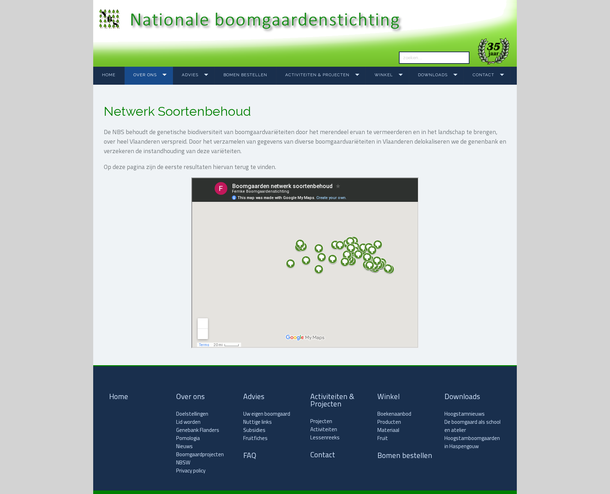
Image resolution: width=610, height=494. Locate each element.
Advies (190, 74)
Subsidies (254, 430)
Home (108, 74)
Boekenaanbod (394, 414)
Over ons (145, 74)
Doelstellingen (192, 414)
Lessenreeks (325, 437)
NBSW (183, 462)
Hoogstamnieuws (464, 414)
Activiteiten (323, 429)
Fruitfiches (255, 438)
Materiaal (388, 430)
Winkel (384, 74)
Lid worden (188, 422)
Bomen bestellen (245, 74)
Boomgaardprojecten (200, 454)
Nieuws (184, 446)
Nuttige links (257, 422)
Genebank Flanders (197, 430)
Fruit (382, 438)
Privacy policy (190, 470)
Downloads (433, 74)
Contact (483, 74)
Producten (389, 422)
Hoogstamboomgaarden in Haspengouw (472, 442)
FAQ (249, 455)
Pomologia (188, 438)
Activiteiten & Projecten (317, 74)
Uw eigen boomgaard (266, 414)
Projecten (321, 421)
